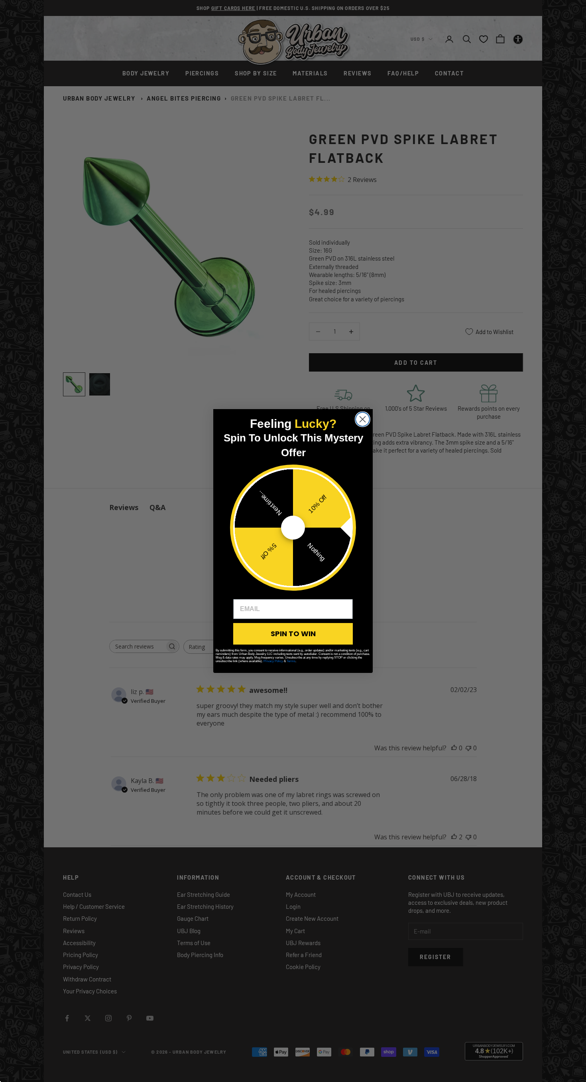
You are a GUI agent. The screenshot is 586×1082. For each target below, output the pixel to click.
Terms (291, 661)
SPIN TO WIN (293, 634)
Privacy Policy (273, 661)
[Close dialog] (363, 419)
